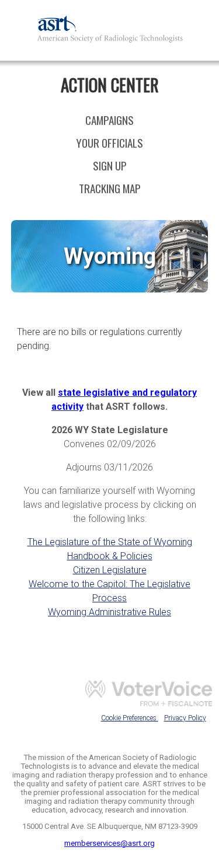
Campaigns (109, 119)
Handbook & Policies (109, 556)
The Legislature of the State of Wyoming (109, 542)
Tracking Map (110, 188)
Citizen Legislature (110, 570)
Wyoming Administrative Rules (109, 612)
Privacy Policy (185, 718)
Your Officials (109, 142)
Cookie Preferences (129, 718)
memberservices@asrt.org (109, 843)
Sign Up (110, 165)
